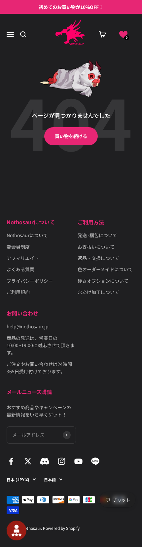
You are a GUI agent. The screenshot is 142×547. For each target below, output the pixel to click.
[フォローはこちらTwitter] (27, 461)
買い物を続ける (71, 136)
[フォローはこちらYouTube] (78, 461)
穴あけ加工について (98, 292)
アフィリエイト (23, 258)
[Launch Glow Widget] (16, 530)
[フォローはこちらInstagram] (61, 461)
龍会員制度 (18, 246)
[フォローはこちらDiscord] (44, 461)
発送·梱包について (97, 235)
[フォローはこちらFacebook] (11, 461)
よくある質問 (20, 269)
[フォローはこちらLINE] (95, 461)
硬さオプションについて (103, 280)
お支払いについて (96, 246)
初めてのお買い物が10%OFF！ (71, 7)
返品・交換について (98, 258)
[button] (123, 34)
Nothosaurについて (27, 235)
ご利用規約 (18, 292)
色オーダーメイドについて (105, 269)
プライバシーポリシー (30, 280)
